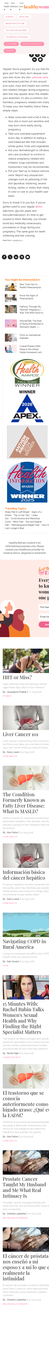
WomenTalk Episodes (17, 37)
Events (9, 17)
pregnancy (18, 240)
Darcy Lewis (13, 752)
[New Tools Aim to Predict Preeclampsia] (11, 286)
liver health (10, 756)
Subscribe (11, 44)
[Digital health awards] (27, 372)
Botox (39, 206)
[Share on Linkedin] (34, 59)
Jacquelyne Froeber (17, 692)
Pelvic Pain (18, 521)
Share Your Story (32, 44)
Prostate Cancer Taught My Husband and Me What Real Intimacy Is (24, 1187)
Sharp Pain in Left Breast (17, 512)
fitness (7, 696)
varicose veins (40, 77)
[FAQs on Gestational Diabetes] (11, 337)
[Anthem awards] (27, 441)
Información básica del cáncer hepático (24, 875)
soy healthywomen (16, 30)
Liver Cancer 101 (20, 734)
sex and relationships (15, 1218)
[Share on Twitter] (10, 257)
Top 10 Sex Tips (22, 515)
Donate (10, 51)
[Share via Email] (40, 59)
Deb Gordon (13, 961)
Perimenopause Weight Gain (25, 525)
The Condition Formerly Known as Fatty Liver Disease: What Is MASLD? (24, 802)
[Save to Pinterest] (21, 257)
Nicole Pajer (13, 1053)
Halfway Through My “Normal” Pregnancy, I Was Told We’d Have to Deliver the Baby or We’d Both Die (32, 309)
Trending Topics (15, 508)
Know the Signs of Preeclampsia (29, 297)
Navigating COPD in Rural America (24, 944)
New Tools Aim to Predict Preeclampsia (30, 286)
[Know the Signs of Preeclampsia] (11, 297)
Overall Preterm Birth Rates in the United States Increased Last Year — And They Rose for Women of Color (31, 349)
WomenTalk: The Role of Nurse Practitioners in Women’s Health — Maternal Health (31, 324)
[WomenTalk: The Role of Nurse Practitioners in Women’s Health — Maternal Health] (11, 323)
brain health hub (15, 23)
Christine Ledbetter (16, 1213)
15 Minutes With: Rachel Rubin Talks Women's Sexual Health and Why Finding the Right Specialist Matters (23, 1017)
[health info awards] (27, 481)
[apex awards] (27, 405)
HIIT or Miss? (17, 677)
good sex (24, 17)
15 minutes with (12, 1057)
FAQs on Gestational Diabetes (30, 336)
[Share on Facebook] (4, 257)
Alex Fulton (12, 832)
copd (5, 966)
